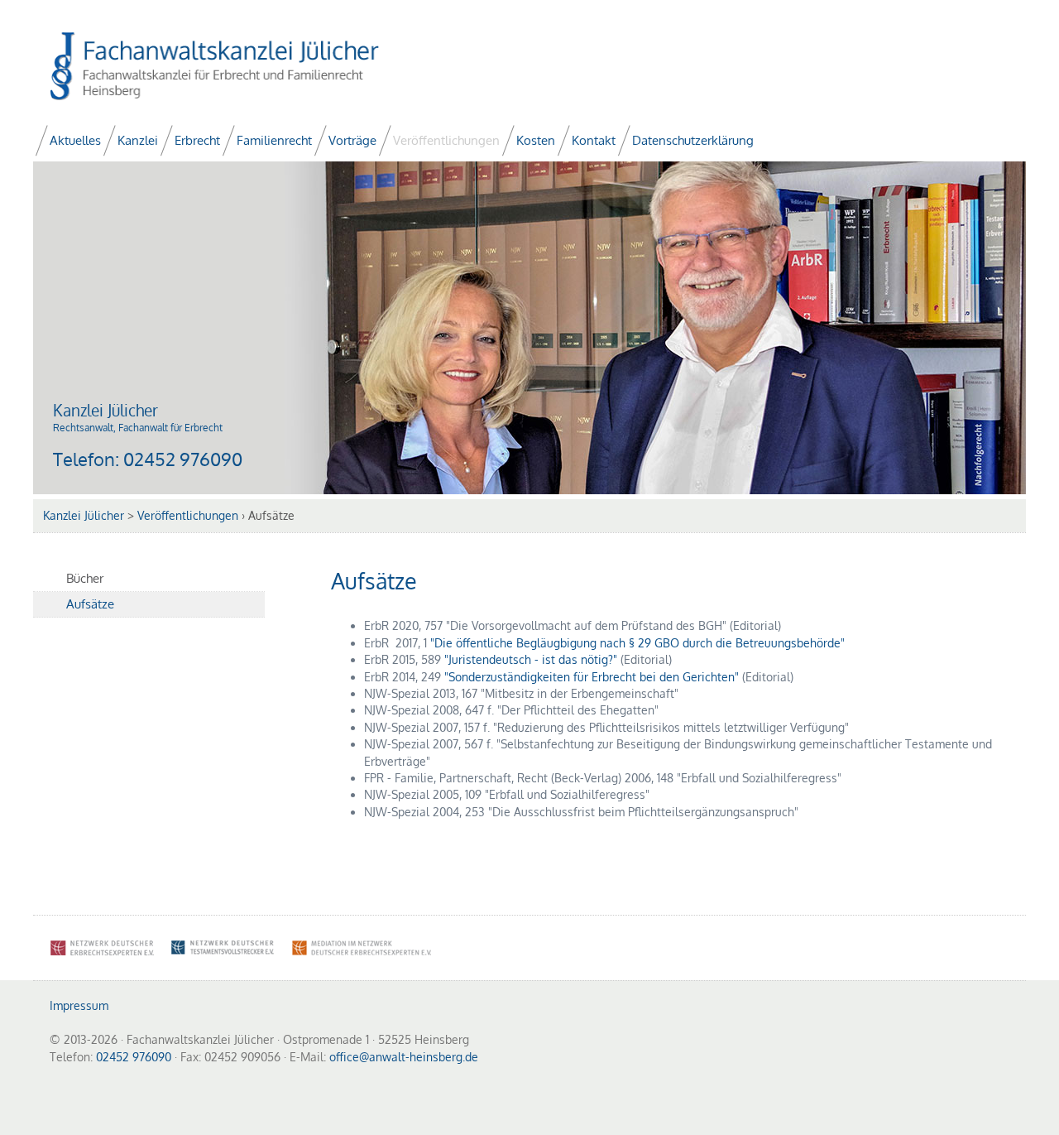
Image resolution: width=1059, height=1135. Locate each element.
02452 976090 (182, 459)
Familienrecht (274, 140)
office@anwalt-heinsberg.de (403, 1057)
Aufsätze (90, 604)
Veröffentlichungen (446, 140)
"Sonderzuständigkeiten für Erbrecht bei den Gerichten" (591, 677)
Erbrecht (197, 140)
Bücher (84, 578)
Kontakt (594, 140)
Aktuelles (75, 140)
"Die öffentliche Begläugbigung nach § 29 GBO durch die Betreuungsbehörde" (637, 643)
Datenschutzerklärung (693, 140)
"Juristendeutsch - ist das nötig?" (531, 659)
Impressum (79, 1005)
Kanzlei (137, 140)
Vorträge (352, 140)
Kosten (535, 140)
